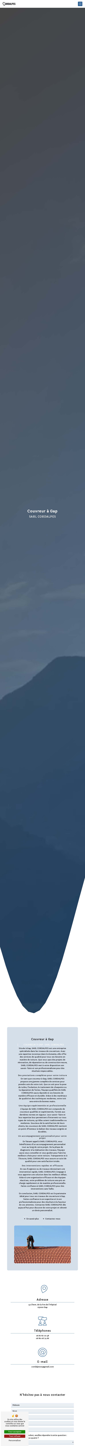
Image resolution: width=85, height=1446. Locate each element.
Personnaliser (15, 1440)
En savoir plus (32, 1219)
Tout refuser (14, 1436)
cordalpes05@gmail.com (42, 1367)
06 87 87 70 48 (42, 1336)
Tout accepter (14, 1432)
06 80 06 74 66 (42, 1338)
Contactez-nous (52, 1219)
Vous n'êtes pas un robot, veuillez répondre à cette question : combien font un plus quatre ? (39, 1436)
